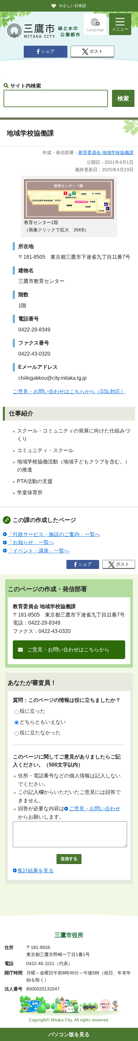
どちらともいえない (43, 722)
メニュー (120, 29)
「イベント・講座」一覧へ (38, 550)
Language (95, 29)
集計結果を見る (36, 870)
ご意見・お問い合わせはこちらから (68, 649)
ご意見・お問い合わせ (94, 808)
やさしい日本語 (72, 6)
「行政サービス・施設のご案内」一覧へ (54, 534)
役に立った (32, 711)
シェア (48, 51)
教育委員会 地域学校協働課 (106, 152)
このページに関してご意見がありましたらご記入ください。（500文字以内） (67, 761)
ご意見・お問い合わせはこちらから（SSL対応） (69, 391)
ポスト (96, 51)
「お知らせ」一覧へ (31, 542)
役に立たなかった (40, 732)
